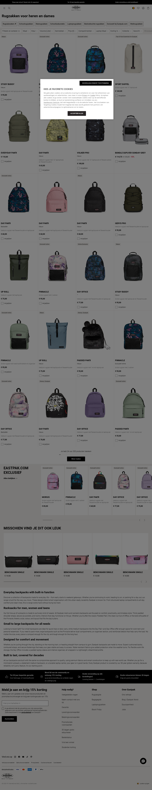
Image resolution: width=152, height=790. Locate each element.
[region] (76, 99)
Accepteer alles (76, 113)
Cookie (92, 95)
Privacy (84, 95)
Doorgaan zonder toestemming (95, 83)
